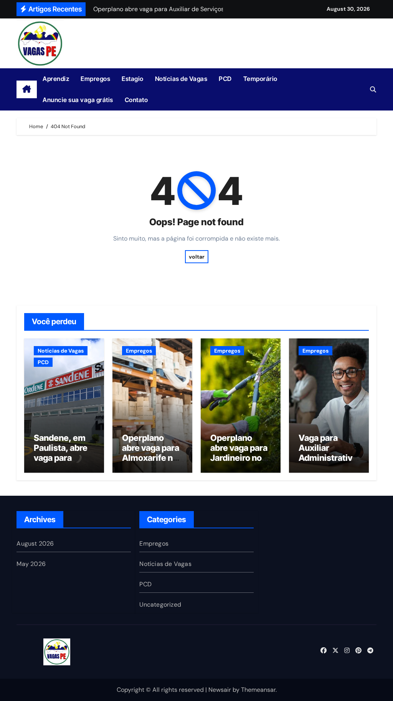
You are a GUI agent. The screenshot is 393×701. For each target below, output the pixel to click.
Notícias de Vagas (181, 78)
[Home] (27, 89)
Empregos (95, 78)
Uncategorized (160, 604)
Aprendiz (56, 78)
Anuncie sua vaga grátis (78, 100)
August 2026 (35, 543)
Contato (136, 100)
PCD (225, 78)
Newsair (219, 690)
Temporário (260, 78)
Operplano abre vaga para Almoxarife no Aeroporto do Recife (150, 458)
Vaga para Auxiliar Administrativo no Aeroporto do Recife (328, 458)
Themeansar (258, 690)
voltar (197, 256)
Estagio (133, 78)
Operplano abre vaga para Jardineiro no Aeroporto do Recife (239, 458)
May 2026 (31, 564)
